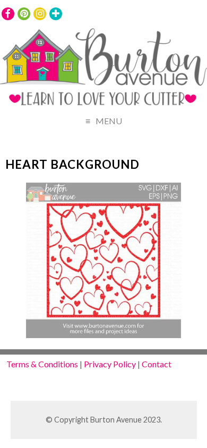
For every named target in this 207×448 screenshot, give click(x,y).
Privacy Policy (110, 364)
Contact (156, 364)
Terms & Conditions (42, 364)
